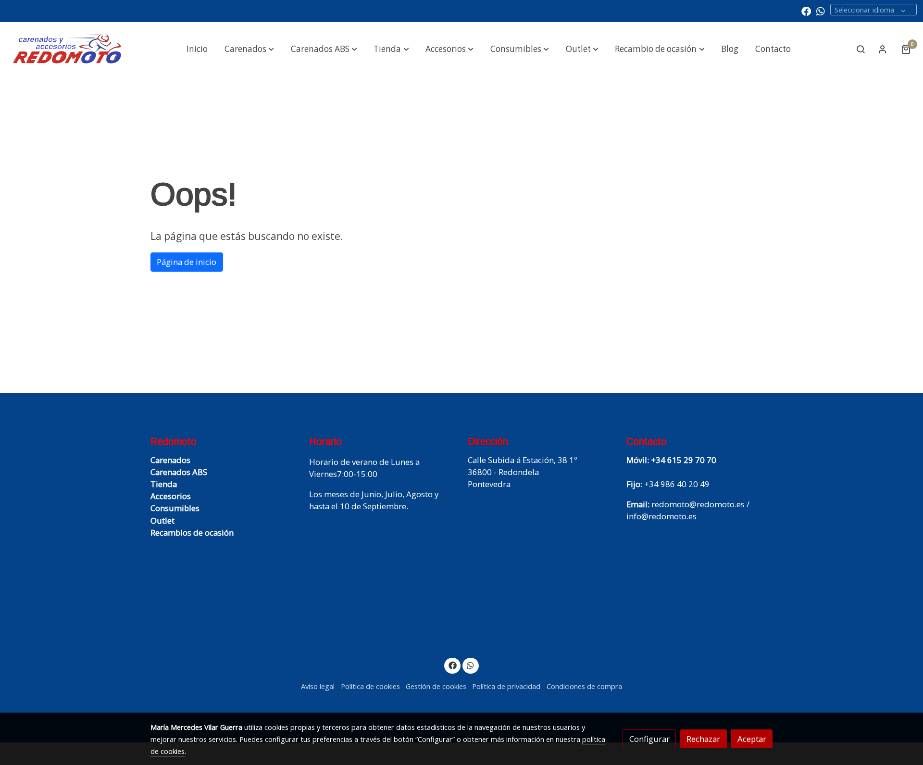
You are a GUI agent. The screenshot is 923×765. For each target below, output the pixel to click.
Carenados (170, 459)
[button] (249, 49)
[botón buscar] (860, 49)
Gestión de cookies (436, 686)
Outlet (162, 520)
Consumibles (175, 508)
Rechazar (703, 738)
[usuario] (883, 49)
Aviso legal (318, 686)
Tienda (163, 483)
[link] (67, 49)
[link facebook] (806, 10)
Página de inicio (186, 261)
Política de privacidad (506, 686)
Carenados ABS (178, 471)
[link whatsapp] (820, 10)
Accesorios (170, 496)
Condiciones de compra (584, 686)
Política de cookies (370, 686)
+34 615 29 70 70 (683, 459)
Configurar (649, 738)
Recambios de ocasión (192, 532)
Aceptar (751, 738)
